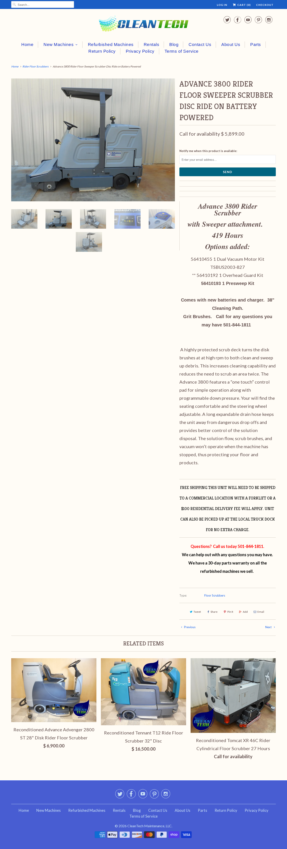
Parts (255, 44)
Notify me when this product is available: (208, 151)
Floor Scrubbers (214, 595)
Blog (173, 44)
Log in (222, 5)
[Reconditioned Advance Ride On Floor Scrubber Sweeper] (93, 139)
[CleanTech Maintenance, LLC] (143, 24)
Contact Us (200, 44)
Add (245, 611)
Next (268, 627)
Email (260, 611)
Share (214, 611)
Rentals (151, 44)
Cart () (244, 5)
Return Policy (102, 51)
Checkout (265, 5)
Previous (189, 627)
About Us (230, 44)
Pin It (230, 611)
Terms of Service (182, 51)
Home (27, 44)
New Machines (58, 44)
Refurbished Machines (111, 44)
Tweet (197, 611)
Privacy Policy (140, 51)
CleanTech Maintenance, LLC (149, 826)
